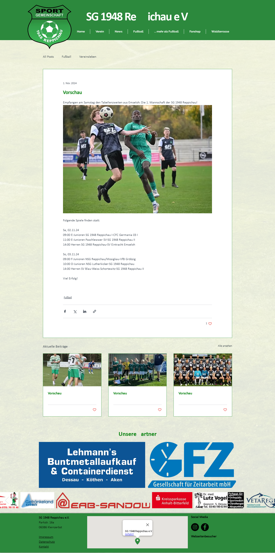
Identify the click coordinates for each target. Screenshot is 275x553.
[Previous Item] (7, 500)
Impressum (46, 537)
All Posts (48, 56)
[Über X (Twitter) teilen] (75, 311)
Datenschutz (47, 542)
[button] (138, 31)
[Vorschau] (72, 370)
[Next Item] (268, 500)
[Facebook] (205, 527)
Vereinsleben (87, 56)
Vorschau (54, 393)
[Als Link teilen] (94, 311)
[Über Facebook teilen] (65, 311)
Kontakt (44, 546)
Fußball (66, 56)
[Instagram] (195, 527)
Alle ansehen (225, 346)
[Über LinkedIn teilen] (85, 311)
